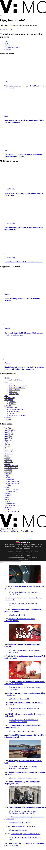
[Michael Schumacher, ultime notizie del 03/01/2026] (25, 633)
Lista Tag (7, 428)
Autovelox (8, 474)
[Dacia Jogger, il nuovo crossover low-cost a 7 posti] (25, 749)
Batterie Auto (9, 507)
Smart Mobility (9, 189)
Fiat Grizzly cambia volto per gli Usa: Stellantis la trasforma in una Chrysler (23, 155)
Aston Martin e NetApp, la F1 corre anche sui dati (23, 262)
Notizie (7, 294)
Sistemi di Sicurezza (11, 481)
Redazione (8, 419)
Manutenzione (14, 412)
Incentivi (7, 485)
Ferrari (6, 497)
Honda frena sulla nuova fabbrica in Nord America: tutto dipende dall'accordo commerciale (24, 368)
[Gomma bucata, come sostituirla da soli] (25, 830)
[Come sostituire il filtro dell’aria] (25, 823)
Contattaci (16, 531)
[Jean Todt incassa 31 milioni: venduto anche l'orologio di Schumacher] (25, 670)
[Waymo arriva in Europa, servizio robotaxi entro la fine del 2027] (25, 175)
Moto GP (12, 404)
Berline (7, 446)
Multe (6, 487)
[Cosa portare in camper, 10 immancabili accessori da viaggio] (25, 605)
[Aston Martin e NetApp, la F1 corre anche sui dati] (25, 244)
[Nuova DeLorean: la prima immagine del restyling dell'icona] (25, 778)
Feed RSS (24, 531)
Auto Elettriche (14, 390)
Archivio (31, 531)
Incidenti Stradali (10, 491)
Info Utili (7, 45)
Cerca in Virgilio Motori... (9, 529)
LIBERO (6, 544)
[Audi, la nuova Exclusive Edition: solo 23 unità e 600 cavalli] (25, 767)
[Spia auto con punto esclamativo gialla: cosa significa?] (25, 574)
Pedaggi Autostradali (11, 483)
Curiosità (7, 49)
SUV (6, 442)
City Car (7, 444)
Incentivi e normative (11, 47)
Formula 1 (12, 402)
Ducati (6, 499)
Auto (6, 41)
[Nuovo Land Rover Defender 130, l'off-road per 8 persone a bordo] (25, 839)
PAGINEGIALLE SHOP (30, 544)
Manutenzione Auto (11, 466)
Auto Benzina (9, 434)
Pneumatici (8, 470)
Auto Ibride (13, 392)
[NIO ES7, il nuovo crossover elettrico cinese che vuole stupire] (25, 709)
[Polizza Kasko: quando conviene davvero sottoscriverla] (25, 593)
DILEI (24, 546)
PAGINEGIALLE (19, 544)
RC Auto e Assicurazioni (17, 415)
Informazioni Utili (10, 408)
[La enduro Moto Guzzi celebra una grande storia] (25, 795)
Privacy (26, 551)
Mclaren (7, 501)
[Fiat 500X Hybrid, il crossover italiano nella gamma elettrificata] (25, 721)
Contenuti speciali (6, 531)
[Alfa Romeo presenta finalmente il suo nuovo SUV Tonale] (25, 699)
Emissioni (7, 509)
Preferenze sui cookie (21, 552)
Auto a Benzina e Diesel (17, 386)
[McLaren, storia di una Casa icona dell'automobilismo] (25, 615)
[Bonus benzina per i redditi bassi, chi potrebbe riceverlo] (25, 281)
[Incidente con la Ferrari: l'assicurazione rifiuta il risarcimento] (25, 688)
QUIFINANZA (37, 546)
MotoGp (7, 495)
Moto (6, 43)
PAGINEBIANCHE (10, 546)
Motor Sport (8, 400)
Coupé (6, 448)
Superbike (8, 460)
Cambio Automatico (11, 511)
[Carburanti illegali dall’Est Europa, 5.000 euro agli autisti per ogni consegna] (25, 315)
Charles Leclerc (10, 503)
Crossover (8, 440)
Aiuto (30, 552)
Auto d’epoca (14, 394)
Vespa (6, 456)
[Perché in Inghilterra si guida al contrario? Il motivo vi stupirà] (25, 651)
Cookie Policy (34, 551)
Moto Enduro (9, 452)
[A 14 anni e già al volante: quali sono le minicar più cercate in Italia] (25, 210)
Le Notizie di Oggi (15, 380)
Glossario (7, 406)
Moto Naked (8, 454)
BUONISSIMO (19, 548)
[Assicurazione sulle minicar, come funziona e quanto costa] (25, 812)
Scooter (7, 458)
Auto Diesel (8, 436)
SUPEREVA (27, 548)
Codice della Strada (16, 410)
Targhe (6, 476)
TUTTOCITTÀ (19, 546)
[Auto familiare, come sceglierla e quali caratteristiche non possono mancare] (25, 102)
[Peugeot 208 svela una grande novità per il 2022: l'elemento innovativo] (25, 731)
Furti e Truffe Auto (11, 489)
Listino (11, 384)
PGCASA (39, 544)
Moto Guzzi (8, 462)
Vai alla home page (6, 29)
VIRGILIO (11, 544)
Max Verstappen (10, 505)
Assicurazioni (9, 480)
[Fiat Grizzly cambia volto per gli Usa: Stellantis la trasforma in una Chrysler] (25, 136)
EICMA (7, 464)
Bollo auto (8, 472)
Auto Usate (8, 438)
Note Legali (19, 551)
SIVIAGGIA (30, 546)
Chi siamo (11, 551)
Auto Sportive (9, 450)
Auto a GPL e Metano (17, 388)
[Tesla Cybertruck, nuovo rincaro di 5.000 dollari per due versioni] (25, 68)
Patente (11, 413)
